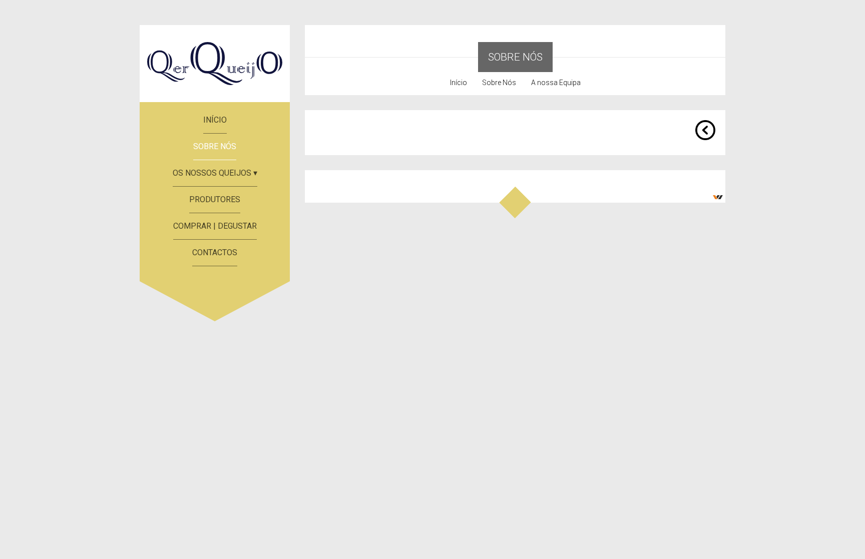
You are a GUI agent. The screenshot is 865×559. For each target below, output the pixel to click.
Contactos (214, 252)
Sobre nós (214, 146)
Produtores (214, 199)
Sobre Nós (499, 83)
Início (215, 120)
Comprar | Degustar (215, 226)
